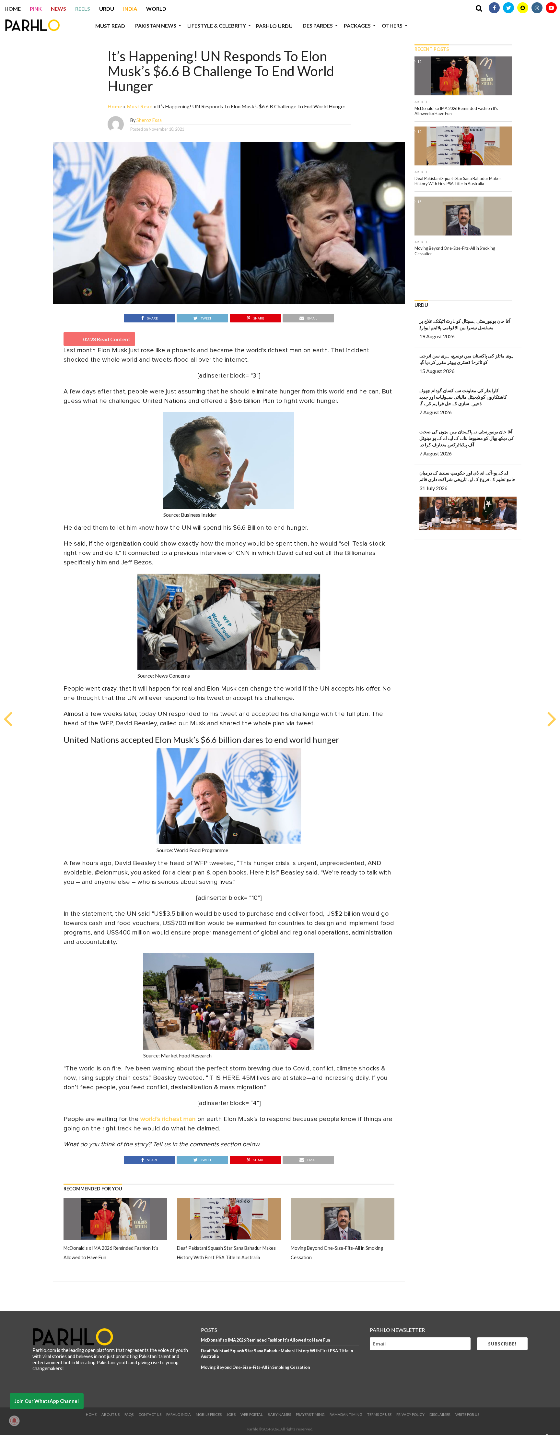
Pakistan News (155, 25)
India (130, 9)
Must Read (110, 26)
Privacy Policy (410, 1414)
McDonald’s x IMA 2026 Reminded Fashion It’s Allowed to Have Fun (265, 1340)
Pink (36, 9)
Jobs (231, 1414)
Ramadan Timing (346, 1414)
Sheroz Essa (149, 120)
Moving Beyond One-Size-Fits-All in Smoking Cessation (255, 1367)
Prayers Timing (310, 1414)
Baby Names (279, 1414)
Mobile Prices (209, 1414)
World (156, 9)
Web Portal (251, 1414)
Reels (82, 9)
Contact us (149, 1414)
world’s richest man (168, 1119)
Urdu (106, 9)
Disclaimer (439, 1414)
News (58, 9)
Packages (357, 25)
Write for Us (467, 1414)
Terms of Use (379, 1414)
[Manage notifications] (14, 1421)
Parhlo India (178, 1414)
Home (13, 9)
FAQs (129, 1414)
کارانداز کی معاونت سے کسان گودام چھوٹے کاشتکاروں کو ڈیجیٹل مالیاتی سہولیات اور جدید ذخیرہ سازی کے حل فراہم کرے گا (463, 397)
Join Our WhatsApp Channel (47, 1401)
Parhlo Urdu (274, 26)
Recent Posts (431, 49)
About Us (110, 1414)
